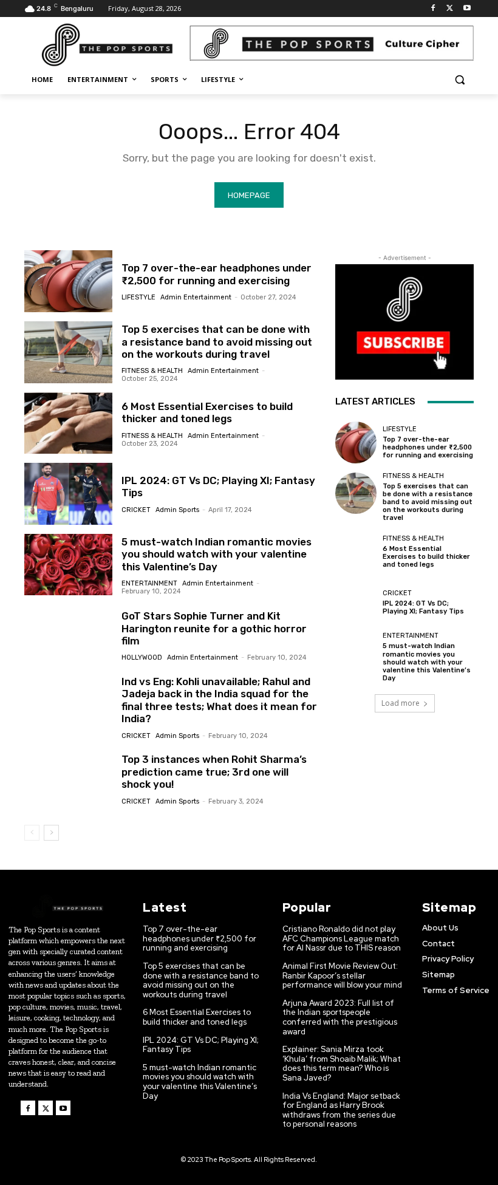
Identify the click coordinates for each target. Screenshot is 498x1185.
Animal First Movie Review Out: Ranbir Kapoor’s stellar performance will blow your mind (342, 975)
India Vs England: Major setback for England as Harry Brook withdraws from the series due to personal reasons (341, 1110)
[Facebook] (433, 9)
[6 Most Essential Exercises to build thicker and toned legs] (68, 423)
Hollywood (141, 657)
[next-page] (51, 833)
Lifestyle (138, 297)
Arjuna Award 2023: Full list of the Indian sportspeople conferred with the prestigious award (339, 1017)
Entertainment (149, 583)
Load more (400, 703)
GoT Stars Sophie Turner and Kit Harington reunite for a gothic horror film (214, 628)
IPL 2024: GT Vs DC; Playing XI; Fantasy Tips (423, 607)
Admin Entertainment (195, 297)
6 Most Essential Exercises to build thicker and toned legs (207, 412)
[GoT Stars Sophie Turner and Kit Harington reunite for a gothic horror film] (68, 635)
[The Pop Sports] (106, 44)
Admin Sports (177, 510)
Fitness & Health (152, 370)
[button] (459, 80)
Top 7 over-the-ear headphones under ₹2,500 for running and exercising (216, 274)
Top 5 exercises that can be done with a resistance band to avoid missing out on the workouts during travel (216, 341)
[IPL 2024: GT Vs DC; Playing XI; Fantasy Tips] (68, 494)
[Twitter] (450, 9)
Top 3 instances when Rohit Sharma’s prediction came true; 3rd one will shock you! (214, 771)
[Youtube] (467, 9)
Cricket (136, 510)
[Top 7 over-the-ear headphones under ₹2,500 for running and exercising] (68, 281)
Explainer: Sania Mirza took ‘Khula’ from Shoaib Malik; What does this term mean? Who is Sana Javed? (341, 1063)
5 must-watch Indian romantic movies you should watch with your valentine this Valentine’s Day (216, 554)
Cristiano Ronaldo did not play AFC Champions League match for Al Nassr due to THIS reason (341, 938)
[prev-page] (31, 833)
